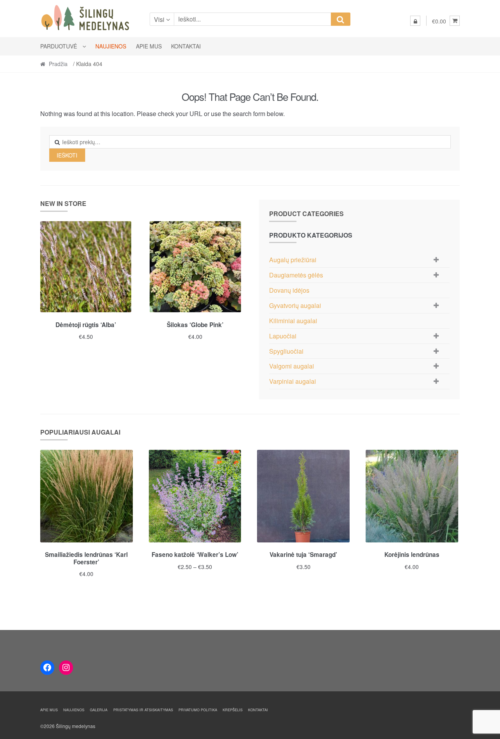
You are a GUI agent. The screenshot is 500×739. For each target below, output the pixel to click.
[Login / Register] (415, 21)
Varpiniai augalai (292, 381)
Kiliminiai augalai (293, 320)
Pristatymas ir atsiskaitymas (143, 709)
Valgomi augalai (291, 365)
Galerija (98, 709)
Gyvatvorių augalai (295, 305)
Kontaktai (186, 46)
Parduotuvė (58, 46)
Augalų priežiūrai (292, 259)
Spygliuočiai (286, 351)
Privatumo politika (198, 709)
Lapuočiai (282, 335)
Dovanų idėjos (289, 290)
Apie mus (149, 46)
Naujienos (110, 46)
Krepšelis (233, 709)
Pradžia (58, 64)
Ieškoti (67, 155)
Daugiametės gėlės (296, 274)
